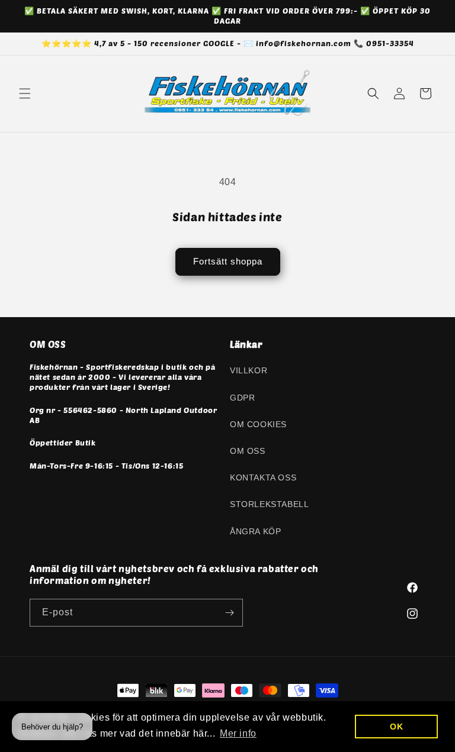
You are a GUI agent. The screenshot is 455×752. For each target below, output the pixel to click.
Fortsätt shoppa (227, 261)
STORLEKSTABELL (269, 504)
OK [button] (396, 726)
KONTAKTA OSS (263, 477)
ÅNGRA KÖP (255, 531)
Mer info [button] (238, 733)
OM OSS (247, 451)
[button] (25, 93)
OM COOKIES (258, 424)
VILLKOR (248, 370)
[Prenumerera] (229, 613)
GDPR (242, 397)
